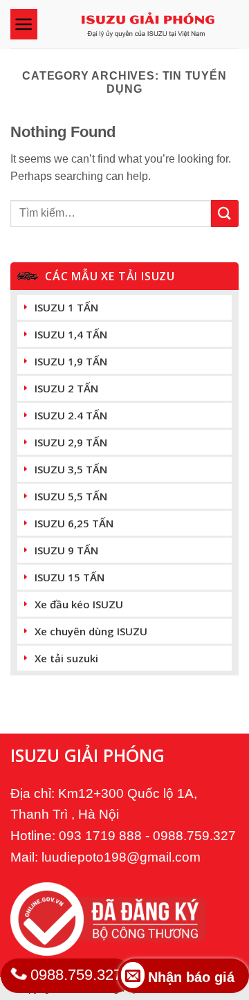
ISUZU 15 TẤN (69, 577)
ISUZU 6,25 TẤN (74, 523)
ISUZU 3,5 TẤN (71, 469)
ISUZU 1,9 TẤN (71, 361)
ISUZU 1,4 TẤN (71, 334)
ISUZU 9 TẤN (66, 550)
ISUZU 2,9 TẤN (71, 442)
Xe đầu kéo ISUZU (79, 604)
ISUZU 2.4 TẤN (71, 415)
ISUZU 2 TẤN (66, 388)
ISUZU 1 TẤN (66, 307)
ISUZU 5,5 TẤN (71, 496)
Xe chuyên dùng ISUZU (91, 631)
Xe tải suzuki (66, 658)
